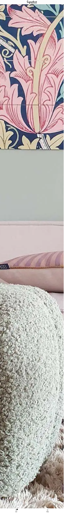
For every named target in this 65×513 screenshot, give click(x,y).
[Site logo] (32, 2)
